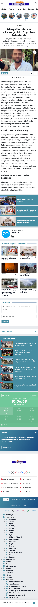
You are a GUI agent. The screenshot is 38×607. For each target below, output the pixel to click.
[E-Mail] (12, 236)
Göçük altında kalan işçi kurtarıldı (18, 603)
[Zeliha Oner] (6, 233)
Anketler (9, 573)
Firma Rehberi (11, 566)
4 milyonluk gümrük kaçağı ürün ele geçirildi (28, 257)
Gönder (5, 321)
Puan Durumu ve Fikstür (10, 487)
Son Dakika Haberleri (9, 492)
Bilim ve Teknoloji (15, 537)
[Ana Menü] (2, 3)
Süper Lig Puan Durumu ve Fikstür (22, 591)
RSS (6, 499)
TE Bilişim (24, 505)
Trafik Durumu (26, 483)
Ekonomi (31, 9)
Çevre (11, 528)
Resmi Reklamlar (15, 553)
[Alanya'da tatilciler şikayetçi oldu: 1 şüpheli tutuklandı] (19, 60)
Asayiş (11, 9)
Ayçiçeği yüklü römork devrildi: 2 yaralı (26, 274)
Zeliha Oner (15, 232)
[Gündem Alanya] (19, 3)
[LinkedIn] (22, 472)
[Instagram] (19, 472)
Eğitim (11, 535)
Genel (11, 530)
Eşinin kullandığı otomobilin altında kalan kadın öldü (9, 258)
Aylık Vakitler (6, 425)
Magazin (12, 541)
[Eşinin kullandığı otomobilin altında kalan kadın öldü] (10, 251)
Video (8, 562)
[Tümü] (35, 332)
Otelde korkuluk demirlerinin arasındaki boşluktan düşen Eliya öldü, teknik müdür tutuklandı (9, 292)
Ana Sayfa (10, 515)
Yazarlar (9, 564)
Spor (24, 9)
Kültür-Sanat (14, 539)
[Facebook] (9, 472)
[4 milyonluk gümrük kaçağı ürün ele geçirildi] (28, 251)
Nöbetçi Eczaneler (8, 479)
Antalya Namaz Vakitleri (11, 483)
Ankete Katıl (7, 447)
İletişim (12, 557)
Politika (18, 9)
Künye (11, 555)
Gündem (4, 9)
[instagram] (17, 510)
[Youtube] (25, 472)
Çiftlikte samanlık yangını (9, 274)
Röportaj (9, 568)
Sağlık (11, 544)
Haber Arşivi (26, 492)
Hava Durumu (26, 479)
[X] (12, 472)
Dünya (11, 546)
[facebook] (6, 510)
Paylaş (5, 73)
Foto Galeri (10, 559)
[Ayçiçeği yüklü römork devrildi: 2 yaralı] (28, 268)
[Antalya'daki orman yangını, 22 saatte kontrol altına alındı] (28, 283)
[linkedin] (34, 510)
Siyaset (12, 550)
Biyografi (9, 570)
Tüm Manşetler (26, 487)
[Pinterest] (15, 472)
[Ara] (36, 3)
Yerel (11, 532)
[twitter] (12, 510)
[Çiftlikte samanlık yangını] (10, 268)
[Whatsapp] (28, 472)
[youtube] (23, 510)
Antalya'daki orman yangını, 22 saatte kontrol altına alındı (28, 291)
